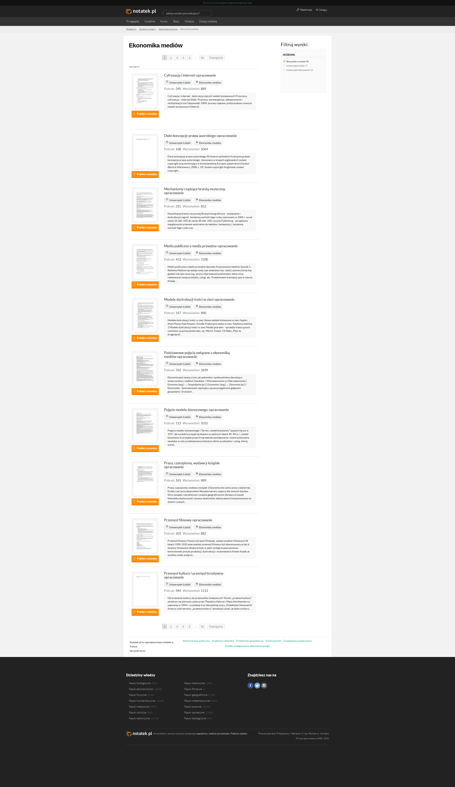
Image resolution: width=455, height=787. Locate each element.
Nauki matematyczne (197, 700)
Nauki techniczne (139, 718)
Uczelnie (149, 21)
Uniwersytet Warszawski (299, 70)
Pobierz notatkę (147, 113)
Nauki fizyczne (137, 694)
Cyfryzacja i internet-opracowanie (190, 75)
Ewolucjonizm (273, 640)
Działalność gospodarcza (249, 640)
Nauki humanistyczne (142, 700)
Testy (176, 21)
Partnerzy (314, 733)
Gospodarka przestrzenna (297, 640)
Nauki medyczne (139, 706)
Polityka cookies (239, 733)
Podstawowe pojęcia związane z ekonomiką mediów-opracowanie (197, 355)
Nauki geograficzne (195, 694)
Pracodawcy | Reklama (289, 733)
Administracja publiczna (196, 640)
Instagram (264, 685)
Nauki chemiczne (194, 683)
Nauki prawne (192, 706)
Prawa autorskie (267, 733)
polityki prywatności (219, 733)
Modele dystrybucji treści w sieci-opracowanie (199, 299)
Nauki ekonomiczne (141, 689)
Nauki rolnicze (137, 712)
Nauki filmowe (193, 689)
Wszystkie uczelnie (297, 61)
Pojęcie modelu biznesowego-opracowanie (196, 410)
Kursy (164, 21)
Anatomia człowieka (223, 640)
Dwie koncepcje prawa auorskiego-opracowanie (200, 136)
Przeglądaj (132, 21)
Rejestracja (306, 9)
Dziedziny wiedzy (140, 675)
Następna (216, 58)
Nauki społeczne (194, 712)
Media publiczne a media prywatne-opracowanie (201, 246)
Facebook (250, 685)
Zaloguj (322, 9)
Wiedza (189, 21)
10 (202, 57)
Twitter (257, 685)
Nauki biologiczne (140, 683)
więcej (249, 3)
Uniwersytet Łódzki (297, 66)
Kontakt (324, 733)
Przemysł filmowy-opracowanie (188, 520)
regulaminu (202, 733)
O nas (304, 733)
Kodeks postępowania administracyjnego (247, 646)
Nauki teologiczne (195, 718)
